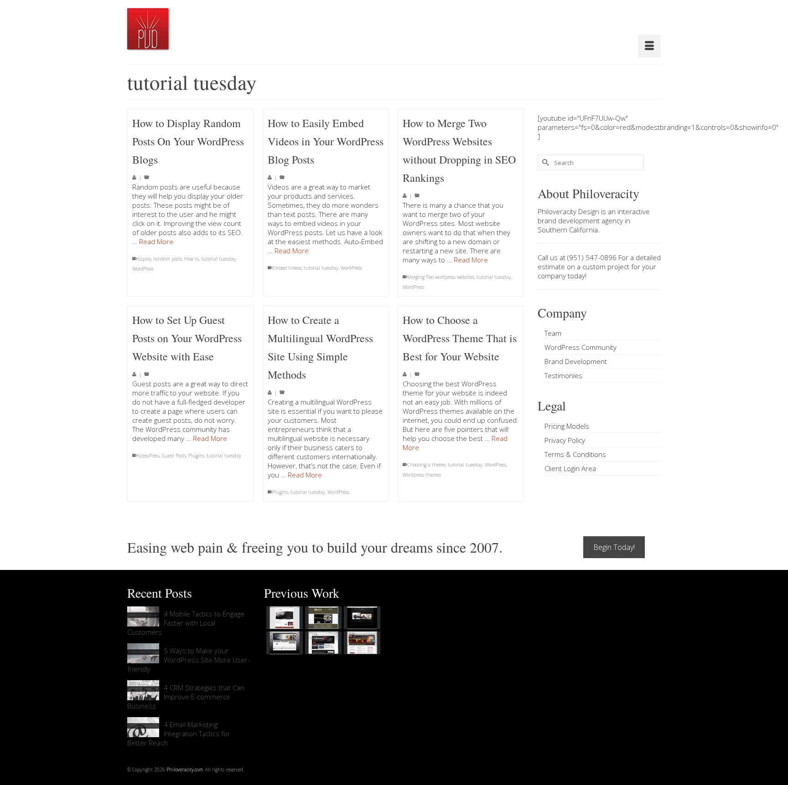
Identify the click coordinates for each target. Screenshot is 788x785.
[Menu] (649, 46)
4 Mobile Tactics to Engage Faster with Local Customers (185, 622)
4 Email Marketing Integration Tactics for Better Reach (178, 733)
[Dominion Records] (361, 617)
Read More (156, 241)
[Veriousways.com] (283, 617)
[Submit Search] (544, 162)
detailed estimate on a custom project (599, 262)
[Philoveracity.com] (147, 28)
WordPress (143, 269)
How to (191, 259)
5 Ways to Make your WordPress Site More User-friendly (188, 659)
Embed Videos (286, 268)
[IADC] (361, 642)
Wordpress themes (422, 475)
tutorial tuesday (218, 259)
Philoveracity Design (568, 211)
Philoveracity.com (184, 769)
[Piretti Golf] (322, 642)
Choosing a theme (426, 465)
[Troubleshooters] (322, 617)
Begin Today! (614, 547)
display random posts (159, 259)
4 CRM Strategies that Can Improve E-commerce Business (185, 696)
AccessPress (148, 455)
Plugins (196, 455)
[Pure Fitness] (283, 642)
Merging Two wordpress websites (440, 277)
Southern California (568, 229)
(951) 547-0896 (592, 257)
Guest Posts (174, 455)
